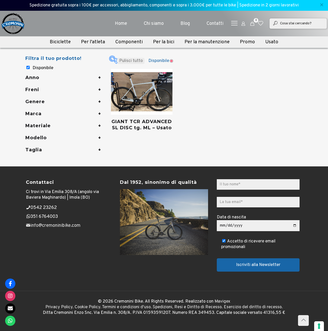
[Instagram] (10, 296)
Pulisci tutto (131, 61)
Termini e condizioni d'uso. (127, 307)
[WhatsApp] (10, 321)
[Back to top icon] (303, 320)
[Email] (10, 308)
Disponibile (43, 68)
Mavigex (222, 301)
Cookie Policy (87, 307)
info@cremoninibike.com (55, 226)
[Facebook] (10, 284)
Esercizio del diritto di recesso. (253, 307)
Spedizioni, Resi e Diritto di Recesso (187, 307)
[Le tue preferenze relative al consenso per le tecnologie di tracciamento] (319, 326)
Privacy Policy (59, 307)
